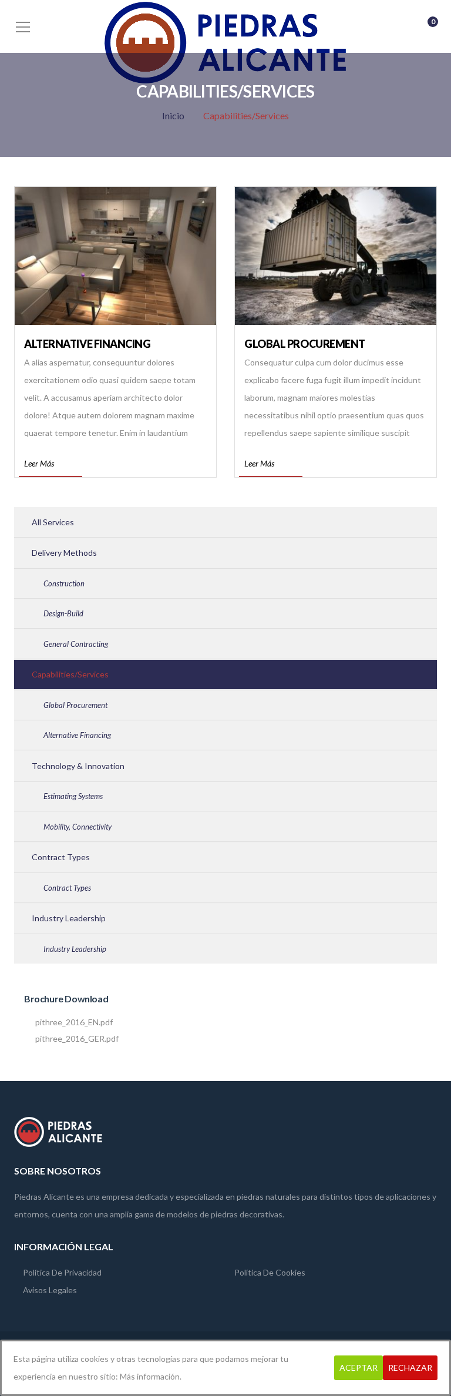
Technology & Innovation (78, 766)
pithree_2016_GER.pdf (77, 1039)
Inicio (173, 115)
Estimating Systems (73, 796)
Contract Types (61, 857)
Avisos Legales (50, 1290)
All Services (53, 522)
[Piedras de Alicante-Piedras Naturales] (225, 41)
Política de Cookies (269, 1272)
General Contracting (75, 644)
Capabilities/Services (70, 674)
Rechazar (410, 1367)
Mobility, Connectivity (77, 826)
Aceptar (358, 1367)
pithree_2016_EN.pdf (74, 1023)
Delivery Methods (64, 553)
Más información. (150, 1376)
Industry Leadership (69, 918)
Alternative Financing (87, 343)
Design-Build (63, 613)
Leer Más (39, 463)
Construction (64, 583)
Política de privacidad (62, 1272)
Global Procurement (304, 343)
